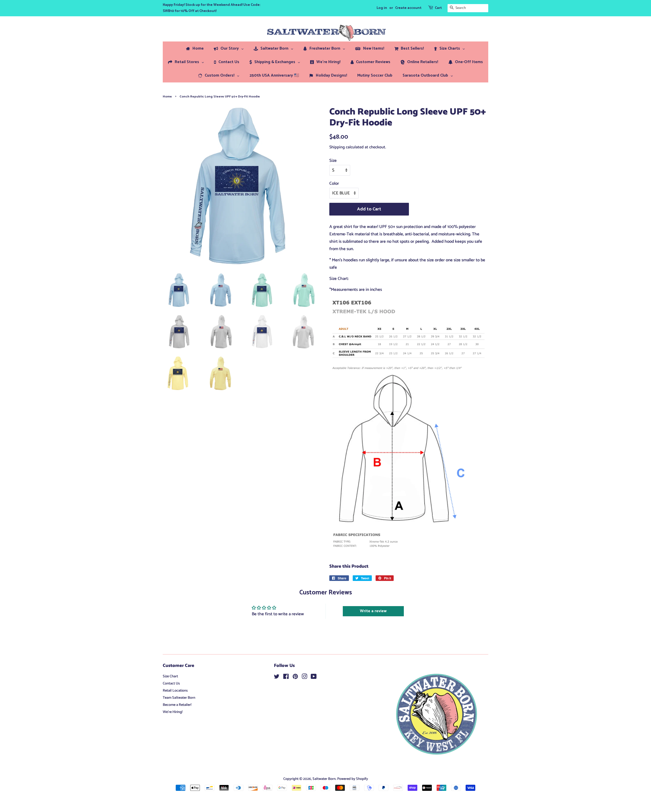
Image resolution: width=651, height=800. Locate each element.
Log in (382, 8)
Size (333, 160)
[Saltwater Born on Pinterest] (295, 678)
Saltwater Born (324, 779)
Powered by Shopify (352, 779)
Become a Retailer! (177, 705)
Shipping (337, 147)
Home (167, 96)
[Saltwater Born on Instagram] (304, 678)
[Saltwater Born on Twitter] (276, 678)
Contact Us (171, 683)
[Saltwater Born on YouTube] (314, 678)
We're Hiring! (173, 712)
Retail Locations (175, 691)
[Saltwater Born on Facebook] (286, 678)
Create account (408, 8)
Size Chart (170, 676)
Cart (438, 8)
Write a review (373, 611)
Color (334, 183)
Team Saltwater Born (179, 698)
